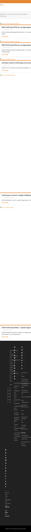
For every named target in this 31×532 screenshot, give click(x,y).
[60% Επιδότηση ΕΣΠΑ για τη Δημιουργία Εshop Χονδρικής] (10, 41)
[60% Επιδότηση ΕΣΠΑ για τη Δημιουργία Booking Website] (9, 23)
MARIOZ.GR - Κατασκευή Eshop (9, 14)
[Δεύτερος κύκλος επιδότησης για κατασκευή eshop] (7, 59)
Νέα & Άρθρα (23, 14)
